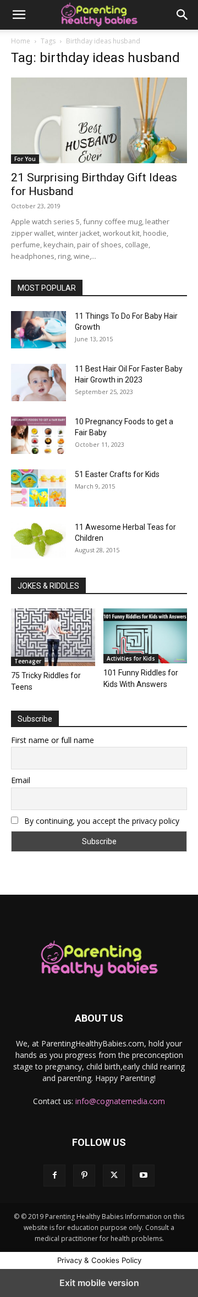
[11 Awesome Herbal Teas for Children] (38, 540)
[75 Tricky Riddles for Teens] (53, 637)
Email (20, 780)
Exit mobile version (99, 1282)
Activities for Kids (131, 658)
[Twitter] (114, 1176)
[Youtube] (144, 1176)
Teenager (27, 661)
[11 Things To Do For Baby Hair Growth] (38, 330)
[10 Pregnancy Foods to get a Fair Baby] (38, 435)
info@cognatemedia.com (120, 1101)
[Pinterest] (84, 1176)
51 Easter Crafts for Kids (117, 474)
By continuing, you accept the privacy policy (100, 821)
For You (25, 159)
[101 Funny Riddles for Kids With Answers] (145, 635)
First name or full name (52, 740)
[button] (18, 15)
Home (20, 41)
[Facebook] (54, 1176)
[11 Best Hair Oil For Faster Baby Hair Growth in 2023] (38, 382)
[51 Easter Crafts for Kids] (38, 488)
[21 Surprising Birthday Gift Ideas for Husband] (99, 120)
